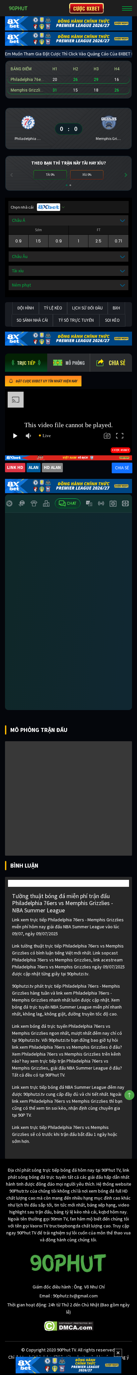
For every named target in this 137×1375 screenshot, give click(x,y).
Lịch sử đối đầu (87, 308)
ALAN (34, 467)
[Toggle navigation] (127, 8)
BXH (116, 308)
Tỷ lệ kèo (53, 308)
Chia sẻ (117, 363)
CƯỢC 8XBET (86, 8)
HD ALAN (52, 467)
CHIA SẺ (122, 468)
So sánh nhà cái (32, 320)
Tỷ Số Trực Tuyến (76, 320)
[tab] (26, 363)
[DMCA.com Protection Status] (68, 1326)
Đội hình (25, 308)
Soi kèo (112, 320)
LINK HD (15, 467)
